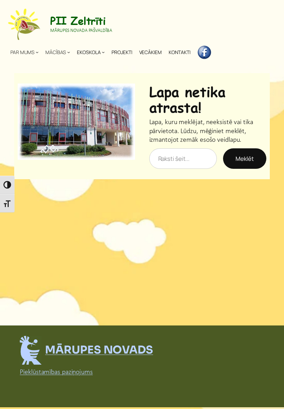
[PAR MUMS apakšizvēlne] (37, 52)
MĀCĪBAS (55, 52)
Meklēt (245, 159)
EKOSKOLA (88, 52)
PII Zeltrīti (77, 21)
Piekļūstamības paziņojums (56, 372)
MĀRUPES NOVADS (99, 350)
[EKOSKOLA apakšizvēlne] (103, 52)
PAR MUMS (22, 52)
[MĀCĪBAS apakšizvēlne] (68, 52)
